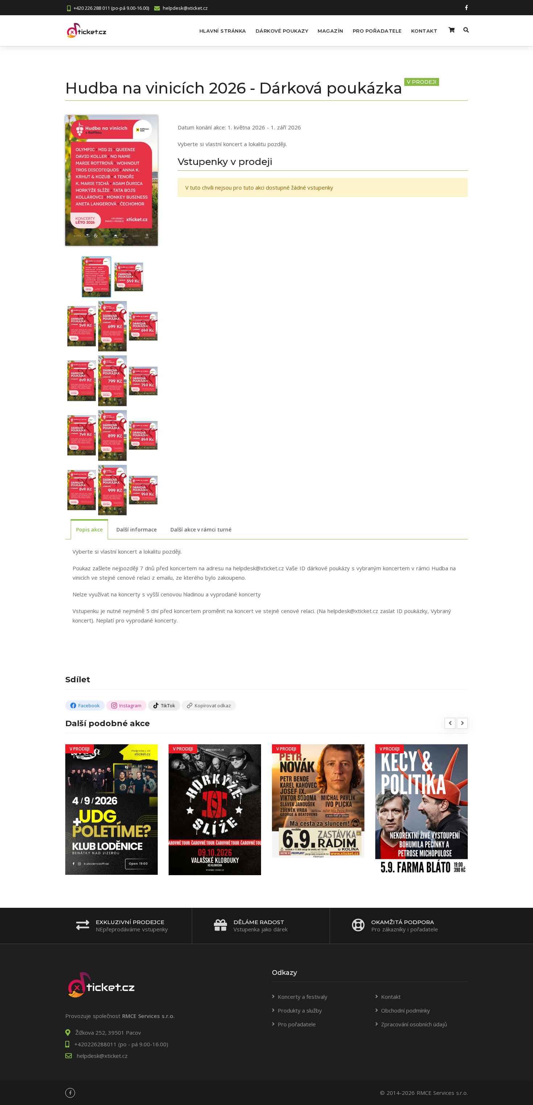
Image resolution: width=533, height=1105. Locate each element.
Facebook (89, 705)
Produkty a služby (300, 1010)
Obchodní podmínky (405, 1010)
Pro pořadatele (377, 31)
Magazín (330, 31)
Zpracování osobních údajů (414, 1024)
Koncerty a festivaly (302, 996)
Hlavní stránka (222, 31)
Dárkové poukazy (282, 31)
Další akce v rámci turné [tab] (200, 529)
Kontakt (424, 31)
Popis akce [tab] (89, 529)
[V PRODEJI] (111, 808)
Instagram (130, 705)
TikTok (168, 705)
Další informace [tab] (136, 529)
